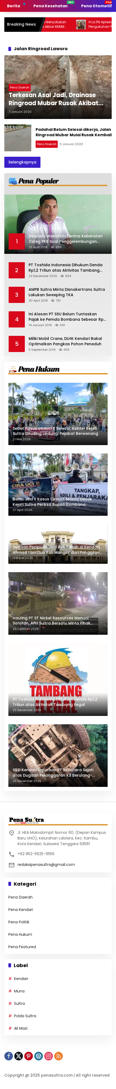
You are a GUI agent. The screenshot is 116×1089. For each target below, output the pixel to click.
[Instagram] (48, 1056)
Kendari (21, 978)
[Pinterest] (28, 1056)
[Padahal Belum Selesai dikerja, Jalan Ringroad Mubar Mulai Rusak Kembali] (17, 137)
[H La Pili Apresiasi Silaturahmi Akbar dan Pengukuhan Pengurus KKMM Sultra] (54, 24)
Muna (19, 991)
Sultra (19, 1003)
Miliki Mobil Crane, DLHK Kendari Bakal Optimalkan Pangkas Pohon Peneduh (65, 341)
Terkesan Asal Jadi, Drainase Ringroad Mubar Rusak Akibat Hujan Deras (53, 99)
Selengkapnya (22, 162)
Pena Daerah (19, 87)
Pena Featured (22, 947)
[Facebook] (8, 1056)
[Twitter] (18, 1056)
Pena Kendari (20, 909)
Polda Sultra (25, 1016)
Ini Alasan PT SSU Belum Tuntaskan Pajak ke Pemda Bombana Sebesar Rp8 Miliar (67, 317)
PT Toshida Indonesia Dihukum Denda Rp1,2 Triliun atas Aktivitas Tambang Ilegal (66, 267)
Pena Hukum (20, 934)
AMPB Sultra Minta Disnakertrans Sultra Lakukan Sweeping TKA (67, 292)
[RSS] (58, 1056)
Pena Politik (18, 922)
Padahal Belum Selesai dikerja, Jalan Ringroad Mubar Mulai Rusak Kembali (74, 132)
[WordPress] (38, 1056)
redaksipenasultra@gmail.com (46, 864)
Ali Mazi (21, 1028)
